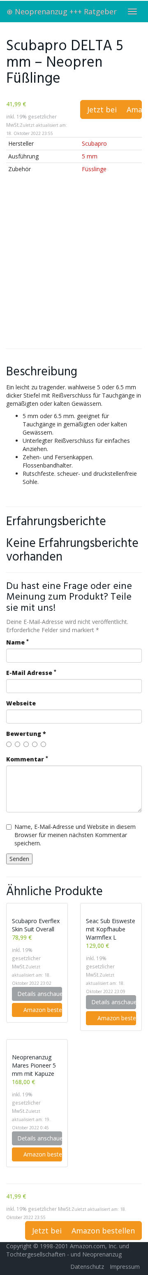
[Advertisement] (74, 266)
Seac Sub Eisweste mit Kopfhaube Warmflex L (110, 929)
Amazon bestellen (42, 1010)
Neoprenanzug (102, 1254)
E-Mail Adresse (31, 673)
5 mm (89, 156)
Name (17, 642)
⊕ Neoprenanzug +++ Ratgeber (62, 11)
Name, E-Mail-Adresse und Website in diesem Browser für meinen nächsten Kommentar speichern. (75, 835)
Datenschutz (87, 1266)
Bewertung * (26, 734)
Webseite (21, 703)
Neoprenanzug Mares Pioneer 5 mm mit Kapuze (34, 1065)
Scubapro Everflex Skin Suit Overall (36, 925)
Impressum (125, 1266)
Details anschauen (39, 994)
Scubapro (94, 143)
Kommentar (27, 759)
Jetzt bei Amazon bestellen (114, 109)
